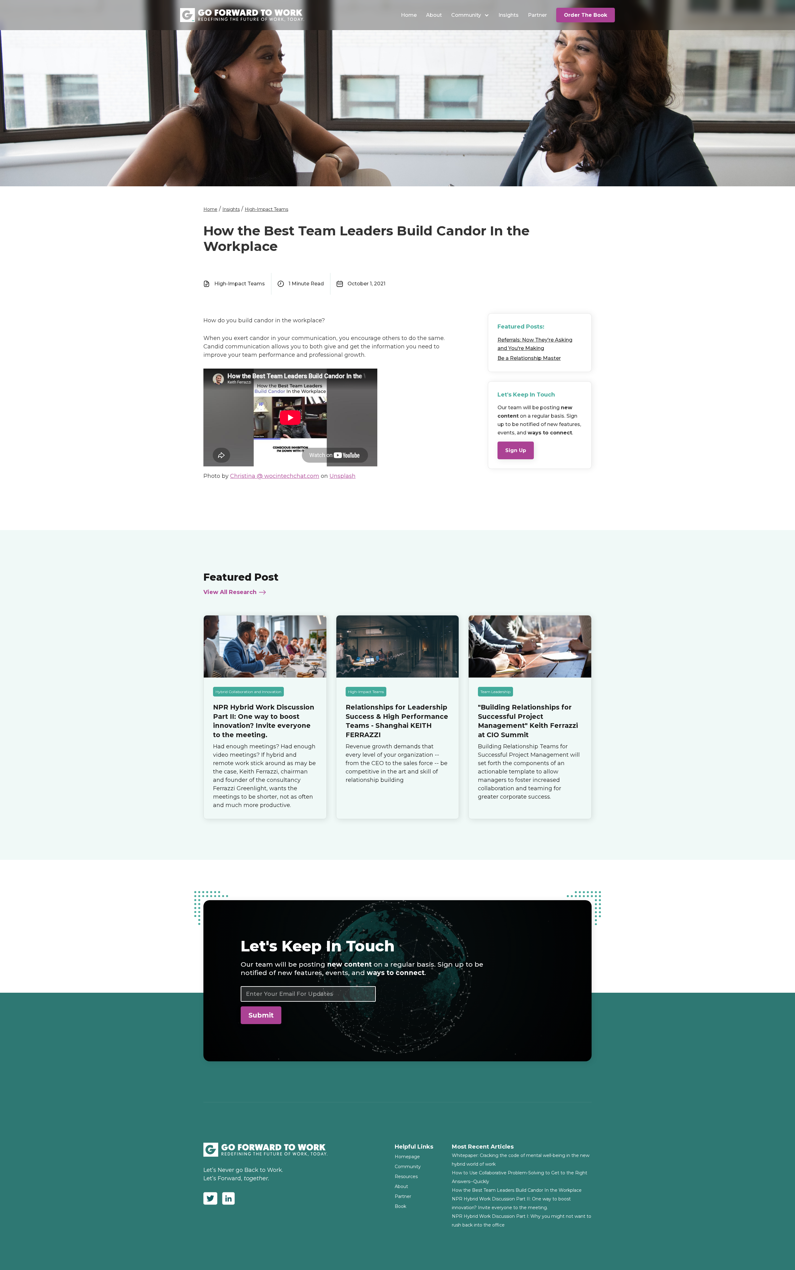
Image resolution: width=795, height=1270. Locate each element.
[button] (470, 15)
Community (466, 15)
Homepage (407, 1156)
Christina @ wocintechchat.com (274, 476)
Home (409, 15)
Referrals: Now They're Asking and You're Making (534, 344)
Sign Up (515, 450)
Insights (508, 15)
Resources (406, 1176)
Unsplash (342, 476)
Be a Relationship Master (529, 358)
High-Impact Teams (266, 209)
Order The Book (585, 15)
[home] (242, 15)
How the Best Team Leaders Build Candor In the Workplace (517, 1190)
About (434, 15)
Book (400, 1206)
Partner (537, 15)
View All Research (230, 592)
